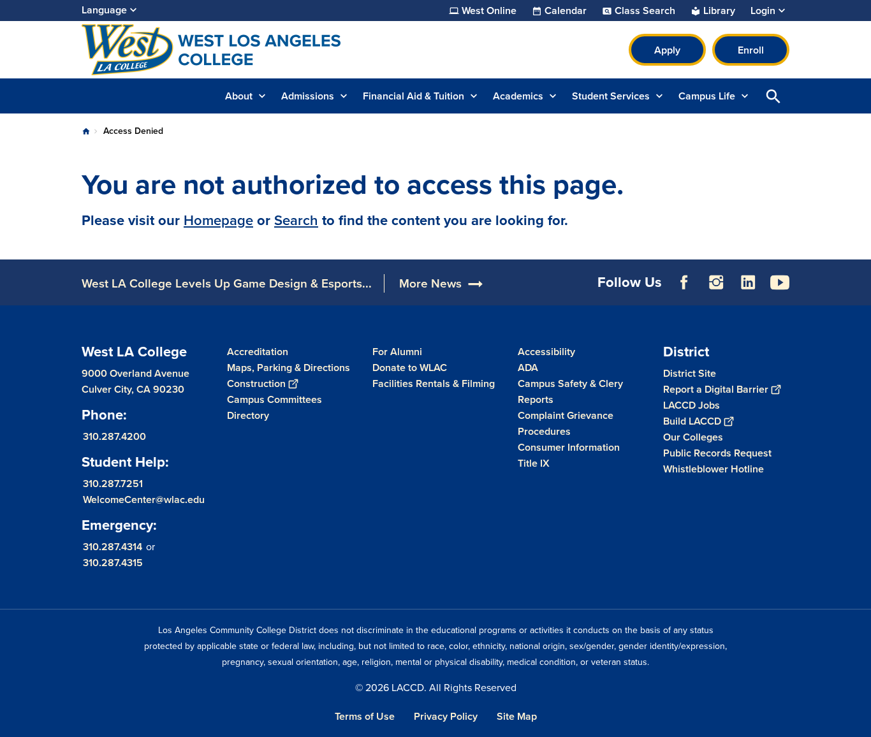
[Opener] (858, 292)
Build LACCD (692, 421)
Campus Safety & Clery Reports (570, 391)
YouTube (779, 282)
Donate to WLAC (409, 367)
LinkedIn (748, 282)
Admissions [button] (307, 96)
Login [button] (762, 11)
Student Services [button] (611, 96)
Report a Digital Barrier (715, 389)
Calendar (566, 11)
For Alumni (397, 351)
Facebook (684, 282)
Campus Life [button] (706, 96)
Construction (256, 383)
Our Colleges (693, 437)
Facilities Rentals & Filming (433, 383)
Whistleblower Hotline (713, 469)
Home (86, 131)
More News (430, 283)
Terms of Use (365, 716)
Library (719, 11)
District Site (689, 373)
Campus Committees (274, 399)
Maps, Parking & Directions (288, 367)
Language (104, 10)
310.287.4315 (113, 562)
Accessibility (546, 351)
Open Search (773, 95)
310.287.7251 (113, 483)
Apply (667, 50)
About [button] (239, 96)
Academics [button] (518, 96)
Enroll (751, 50)
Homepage (218, 220)
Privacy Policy (446, 716)
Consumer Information (569, 447)
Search (296, 220)
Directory (248, 415)
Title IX (534, 463)
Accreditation (257, 351)
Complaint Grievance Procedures (565, 423)
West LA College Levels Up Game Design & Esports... (227, 283)
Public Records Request (717, 453)
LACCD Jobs (691, 405)
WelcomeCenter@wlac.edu (144, 499)
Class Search (645, 11)
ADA (528, 367)
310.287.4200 (114, 436)
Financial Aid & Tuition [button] (413, 96)
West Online (489, 11)
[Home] (220, 49)
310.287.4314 (112, 546)
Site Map (517, 716)
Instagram (716, 282)
